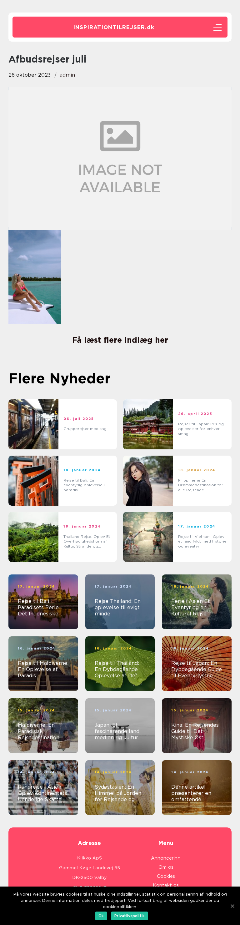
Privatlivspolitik (129, 915)
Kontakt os (166, 885)
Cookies (166, 876)
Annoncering (166, 858)
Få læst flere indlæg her (120, 340)
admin (67, 75)
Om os (165, 867)
